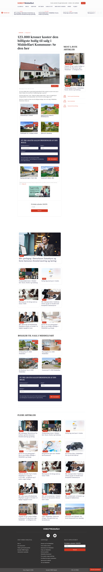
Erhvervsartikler (45, 552)
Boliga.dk (24, 184)
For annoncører (21, 545)
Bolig (27, 6)
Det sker (41, 6)
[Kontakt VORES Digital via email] (55, 535)
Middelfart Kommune (46, 554)
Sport (69, 6)
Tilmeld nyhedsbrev (95, 569)
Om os (19, 543)
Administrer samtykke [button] (23, 552)
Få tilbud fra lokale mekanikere (48, 558)
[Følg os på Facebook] (48, 535)
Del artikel (54, 86)
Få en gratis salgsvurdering (47, 556)
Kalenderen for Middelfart (47, 547)
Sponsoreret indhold (46, 560)
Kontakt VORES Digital (23, 550)
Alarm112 (20, 6)
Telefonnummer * (25, 145)
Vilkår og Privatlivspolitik (24, 547)
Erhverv (33, 6)
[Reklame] (39, 191)
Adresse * (23, 151)
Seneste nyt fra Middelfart (47, 543)
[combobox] (20, 391)
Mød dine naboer (60, 6)
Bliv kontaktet (52, 159)
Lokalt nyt (49, 6)
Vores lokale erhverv (46, 545)
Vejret (75, 6)
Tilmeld (83, 3)
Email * (42, 145)
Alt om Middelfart (45, 562)
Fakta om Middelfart (46, 550)
